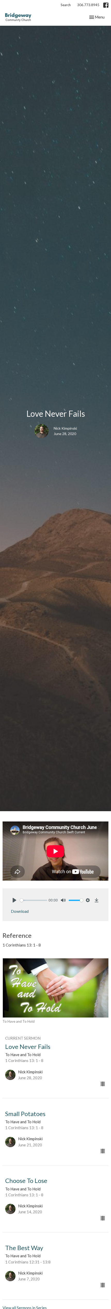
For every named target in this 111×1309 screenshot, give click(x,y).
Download (20, 911)
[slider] (33, 900)
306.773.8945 (88, 5)
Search (66, 5)
